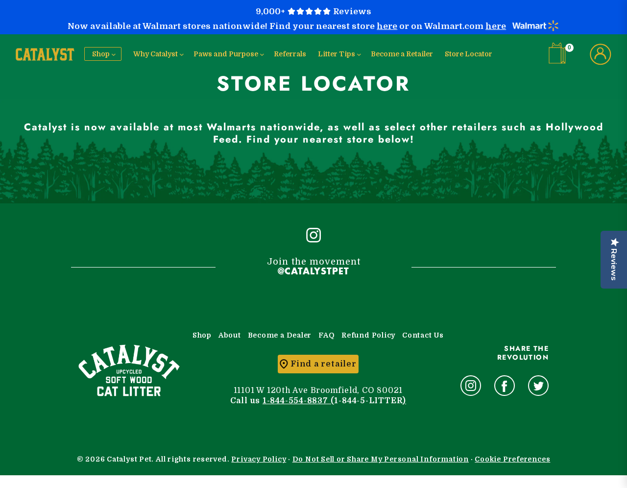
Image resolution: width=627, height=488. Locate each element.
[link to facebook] (504, 385)
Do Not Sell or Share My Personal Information (380, 459)
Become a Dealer (280, 335)
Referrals (290, 54)
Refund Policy (368, 335)
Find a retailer (323, 364)
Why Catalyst (155, 54)
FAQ (326, 335)
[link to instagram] (470, 385)
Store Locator (468, 54)
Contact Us (423, 335)
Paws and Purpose (225, 54)
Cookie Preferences (512, 459)
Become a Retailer (402, 54)
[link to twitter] (538, 385)
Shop (101, 54)
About (229, 335)
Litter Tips (336, 54)
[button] (559, 53)
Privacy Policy (258, 459)
